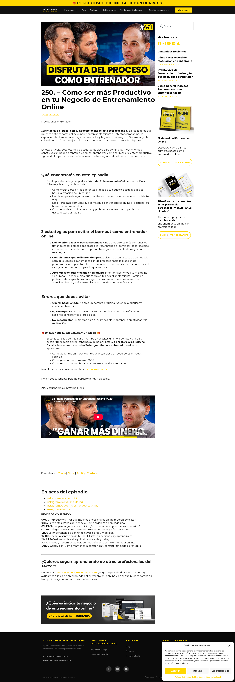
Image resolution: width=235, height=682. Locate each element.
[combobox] (176, 26)
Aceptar (175, 670)
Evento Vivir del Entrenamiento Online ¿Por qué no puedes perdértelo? (175, 73)
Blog (84, 10)
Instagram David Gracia (61, 509)
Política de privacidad (201, 677)
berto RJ (62, 498)
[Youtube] (169, 43)
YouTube (92, 473)
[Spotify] (173, 43)
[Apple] (178, 43)
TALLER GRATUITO (96, 369)
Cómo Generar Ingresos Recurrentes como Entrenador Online (173, 89)
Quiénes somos (109, 10)
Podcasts (94, 10)
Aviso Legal (216, 677)
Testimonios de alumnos (131, 10)
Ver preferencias (220, 670)
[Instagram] (164, 43)
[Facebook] (159, 43)
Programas (69, 10)
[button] (229, 645)
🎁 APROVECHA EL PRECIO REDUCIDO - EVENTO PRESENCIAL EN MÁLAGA (117, 3)
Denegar (197, 670)
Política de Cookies (183, 677)
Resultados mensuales (159, 10)
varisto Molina (65, 502)
